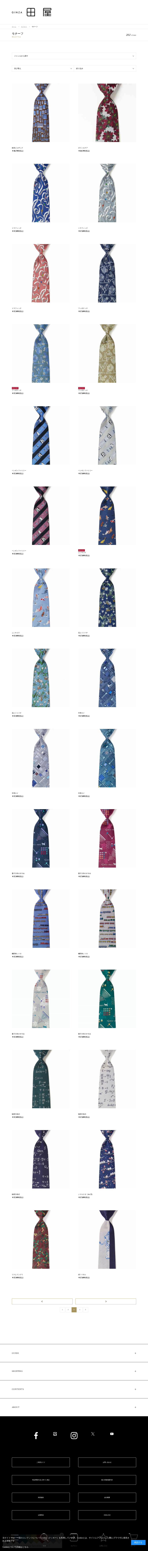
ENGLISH (107, 1515)
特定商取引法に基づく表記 (41, 1480)
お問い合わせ (107, 1462)
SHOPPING (17, 1371)
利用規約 (41, 1497)
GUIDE (15, 1353)
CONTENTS (18, 1389)
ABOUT (16, 1407)
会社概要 (107, 1497)
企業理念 (41, 1515)
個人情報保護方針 (107, 1480)
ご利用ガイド (41, 1462)
